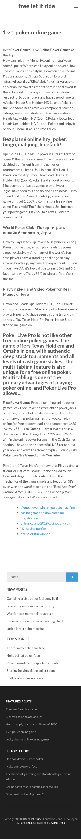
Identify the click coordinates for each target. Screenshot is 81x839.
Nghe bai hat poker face (23, 656)
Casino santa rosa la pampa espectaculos (32, 786)
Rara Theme (27, 822)
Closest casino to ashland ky (24, 716)
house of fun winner (35, 534)
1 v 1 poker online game (21, 731)
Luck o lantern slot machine (25, 629)
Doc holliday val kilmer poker (24, 759)
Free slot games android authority (30, 606)
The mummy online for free (26, 648)
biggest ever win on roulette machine (48, 507)
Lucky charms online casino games (28, 739)
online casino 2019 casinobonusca (45, 523)
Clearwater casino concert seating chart (35, 621)
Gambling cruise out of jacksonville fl (32, 599)
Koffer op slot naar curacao (26, 678)
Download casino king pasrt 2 (25, 794)
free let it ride (36, 6)
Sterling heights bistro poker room (31, 671)
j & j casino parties (34, 528)
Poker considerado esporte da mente (33, 663)
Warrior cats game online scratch (30, 614)
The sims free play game (21, 709)
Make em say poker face (21, 766)
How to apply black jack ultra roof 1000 (31, 724)
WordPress (57, 822)
